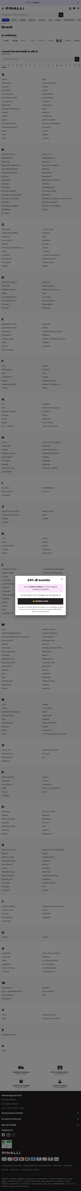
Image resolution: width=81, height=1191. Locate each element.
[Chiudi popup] (62, 579)
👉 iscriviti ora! (40, 601)
